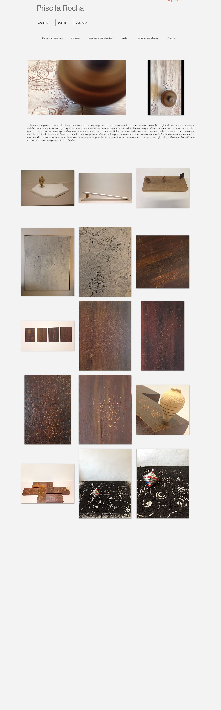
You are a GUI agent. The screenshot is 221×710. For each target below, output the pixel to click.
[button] (47, 188)
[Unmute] (37, 111)
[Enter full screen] (122, 111)
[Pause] (32, 111)
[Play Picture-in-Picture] (117, 111)
